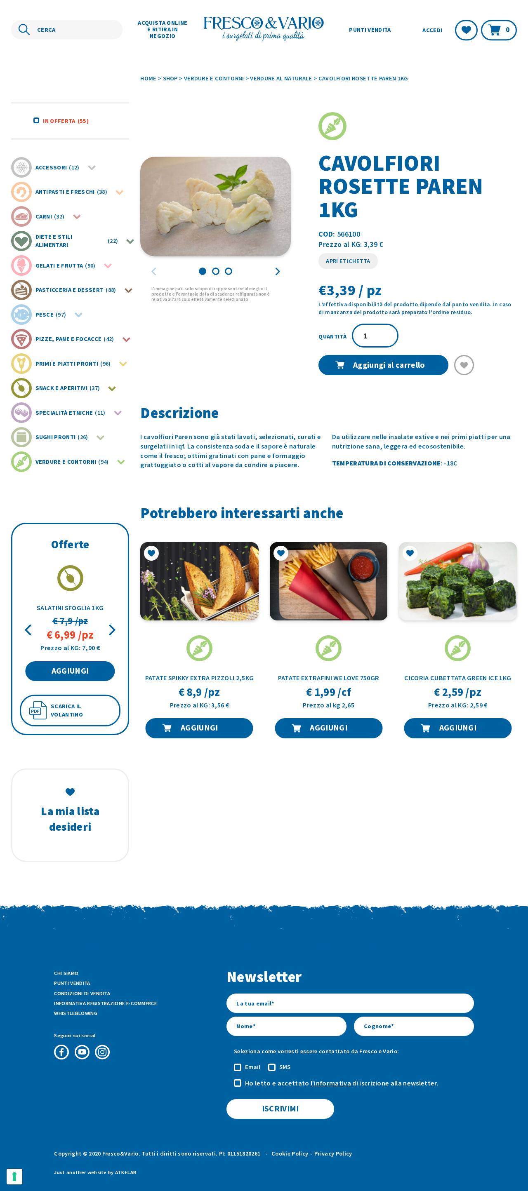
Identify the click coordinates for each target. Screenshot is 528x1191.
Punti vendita (370, 29)
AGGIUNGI (70, 671)
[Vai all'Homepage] (264, 30)
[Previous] (29, 630)
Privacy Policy (333, 1153)
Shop (170, 78)
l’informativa (331, 1083)
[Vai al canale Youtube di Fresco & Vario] (82, 1052)
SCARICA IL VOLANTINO (67, 710)
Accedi (432, 30)
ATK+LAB (126, 1172)
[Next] (111, 630)
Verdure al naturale (281, 78)
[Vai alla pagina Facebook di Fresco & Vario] (61, 1052)
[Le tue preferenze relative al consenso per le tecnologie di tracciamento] (14, 1176)
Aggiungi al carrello (389, 365)
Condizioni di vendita (82, 993)
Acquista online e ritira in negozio (162, 29)
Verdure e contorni (214, 78)
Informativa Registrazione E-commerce (105, 1003)
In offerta (65, 121)
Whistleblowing (75, 1013)
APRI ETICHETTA (348, 261)
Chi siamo (66, 973)
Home (148, 78)
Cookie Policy (289, 1153)
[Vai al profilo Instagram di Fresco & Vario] (102, 1052)
